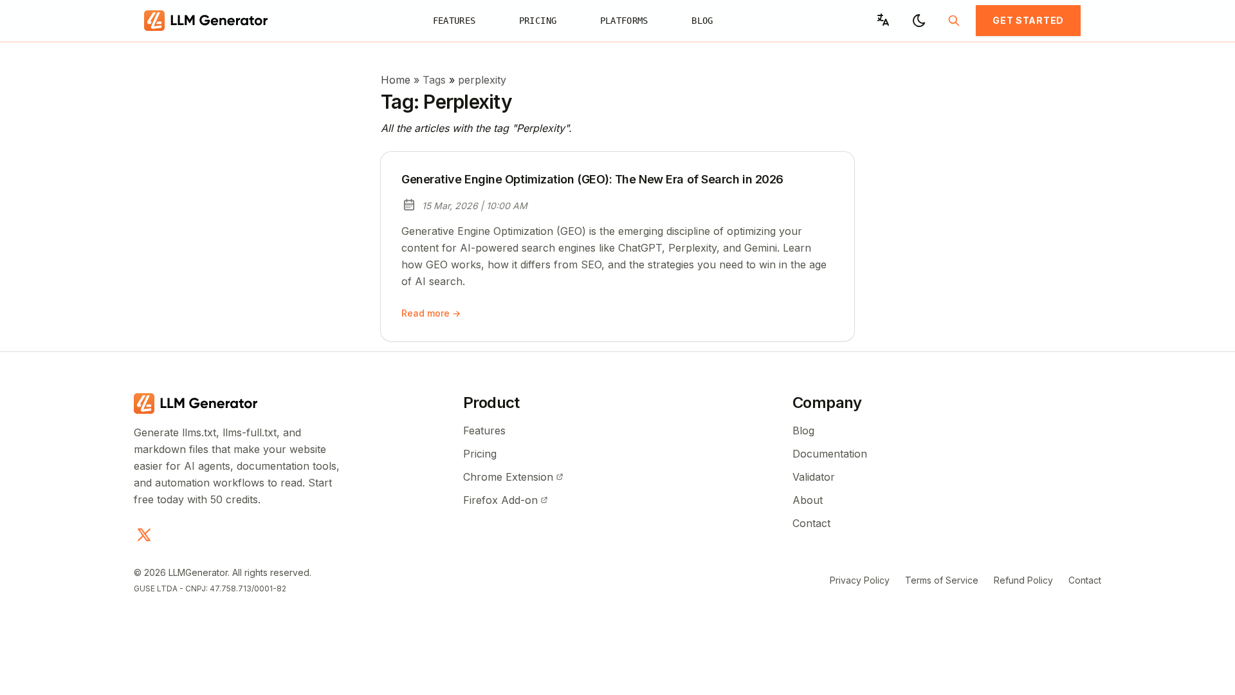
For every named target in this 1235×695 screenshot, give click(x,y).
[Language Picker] (883, 20)
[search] (953, 20)
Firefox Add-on (500, 500)
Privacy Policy (860, 580)
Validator (813, 476)
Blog (702, 20)
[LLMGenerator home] (209, 20)
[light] (919, 20)
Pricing (537, 20)
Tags (436, 79)
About (807, 500)
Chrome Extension (508, 476)
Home (395, 79)
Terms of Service (941, 580)
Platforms (624, 20)
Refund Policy (1023, 580)
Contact (811, 523)
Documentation (829, 453)
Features (454, 20)
